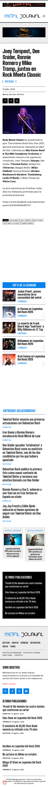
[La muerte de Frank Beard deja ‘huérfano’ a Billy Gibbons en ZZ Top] (9, 327)
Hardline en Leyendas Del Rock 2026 (21, 607)
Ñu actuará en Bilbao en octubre (20, 613)
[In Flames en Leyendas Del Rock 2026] (9, 312)
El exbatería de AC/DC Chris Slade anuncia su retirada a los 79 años (20, 727)
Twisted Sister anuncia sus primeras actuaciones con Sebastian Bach (24, 421)
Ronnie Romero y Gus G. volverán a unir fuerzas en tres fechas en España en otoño (22, 493)
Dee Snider (14, 220)
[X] (11, 100)
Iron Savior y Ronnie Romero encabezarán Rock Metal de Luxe (21, 434)
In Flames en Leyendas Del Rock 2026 (30, 310)
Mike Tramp (37, 220)
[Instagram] (5, 691)
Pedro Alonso (9, 683)
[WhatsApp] (16, 100)
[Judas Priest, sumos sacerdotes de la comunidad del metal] (9, 295)
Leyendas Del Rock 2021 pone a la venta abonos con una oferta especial (13, 552)
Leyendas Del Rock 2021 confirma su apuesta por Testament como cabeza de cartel (35, 554)
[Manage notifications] (5, 782)
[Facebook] (5, 100)
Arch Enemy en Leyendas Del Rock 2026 (31, 358)
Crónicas (22, 301)
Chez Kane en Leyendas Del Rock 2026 (22, 592)
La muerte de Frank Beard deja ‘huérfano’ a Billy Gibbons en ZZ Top (31, 326)
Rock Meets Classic (11, 223)
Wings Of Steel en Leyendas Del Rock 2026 (22, 764)
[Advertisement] (24, 254)
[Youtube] (26, 691)
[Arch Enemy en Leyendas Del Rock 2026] (9, 359)
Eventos (7, 427)
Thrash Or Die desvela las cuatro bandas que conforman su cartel (23, 708)
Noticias (22, 333)
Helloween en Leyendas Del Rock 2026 (30, 342)
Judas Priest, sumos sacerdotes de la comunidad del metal (29, 294)
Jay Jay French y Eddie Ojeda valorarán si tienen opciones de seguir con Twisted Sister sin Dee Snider (22, 511)
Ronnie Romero (27, 223)
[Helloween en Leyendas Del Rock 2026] (9, 344)
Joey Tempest (25, 220)
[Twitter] (19, 691)
